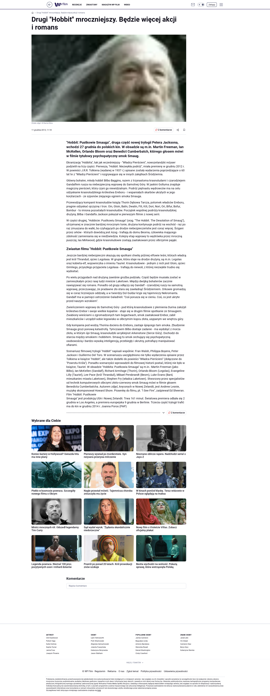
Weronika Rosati (142, 647)
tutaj (99, 690)
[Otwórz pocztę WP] (193, 4)
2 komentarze (165, 130)
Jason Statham (97, 653)
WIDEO (127, 5)
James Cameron (142, 638)
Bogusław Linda (142, 641)
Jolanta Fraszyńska (98, 647)
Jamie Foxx (50, 650)
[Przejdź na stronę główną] (49, 6)
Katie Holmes (51, 644)
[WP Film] (63, 4)
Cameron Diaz (185, 644)
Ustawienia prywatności (175, 671)
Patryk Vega (50, 641)
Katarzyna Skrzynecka (99, 650)
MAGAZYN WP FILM (111, 5)
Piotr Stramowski (97, 641)
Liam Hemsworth (97, 638)
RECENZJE (77, 5)
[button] (200, 4)
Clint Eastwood (52, 638)
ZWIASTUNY (91, 5)
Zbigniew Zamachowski (100, 644)
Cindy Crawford (141, 653)
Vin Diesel (184, 641)
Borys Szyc (184, 647)
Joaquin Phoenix (52, 653)
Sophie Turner (51, 647)
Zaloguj (212, 5)
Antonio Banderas (142, 644)
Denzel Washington (143, 650)
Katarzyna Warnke (187, 650)
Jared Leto (184, 638)
